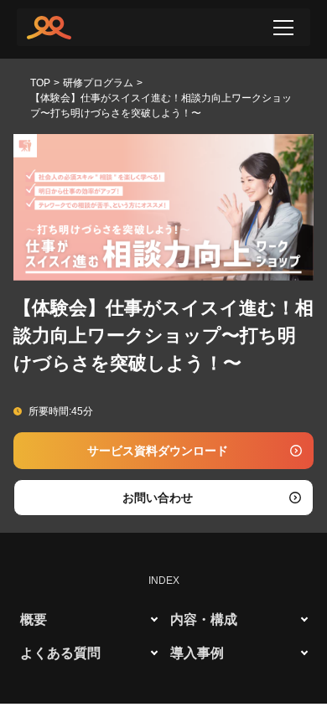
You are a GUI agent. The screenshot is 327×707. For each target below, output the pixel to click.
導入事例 (197, 653)
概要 (33, 619)
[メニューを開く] (283, 27)
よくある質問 (60, 653)
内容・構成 (203, 619)
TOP (40, 83)
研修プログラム (98, 83)
